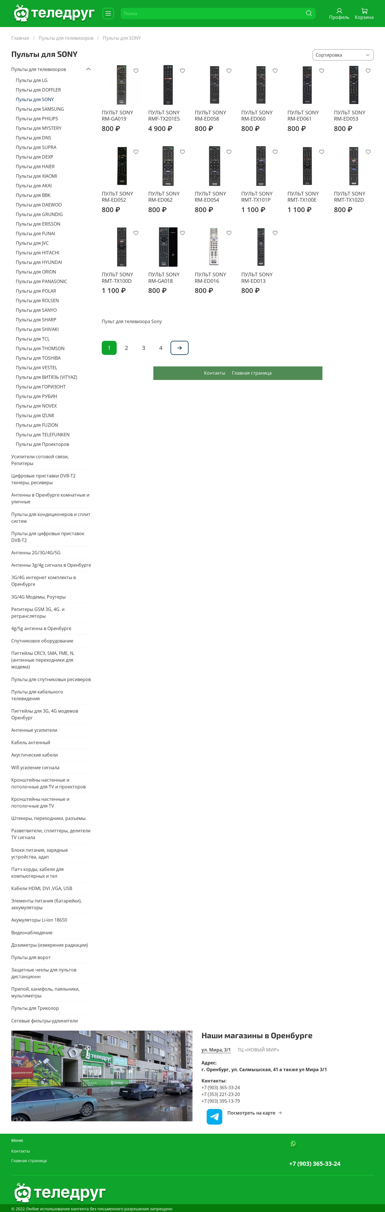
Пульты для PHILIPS (37, 118)
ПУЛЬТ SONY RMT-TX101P (257, 196)
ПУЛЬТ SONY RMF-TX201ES (164, 115)
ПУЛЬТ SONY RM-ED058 (210, 115)
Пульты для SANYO (36, 310)
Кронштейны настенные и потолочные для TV (40, 802)
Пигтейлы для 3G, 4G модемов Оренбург (44, 714)
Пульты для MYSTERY (38, 128)
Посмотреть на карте (251, 1113)
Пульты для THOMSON (40, 348)
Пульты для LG (32, 80)
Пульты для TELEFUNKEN (43, 435)
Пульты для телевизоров (66, 38)
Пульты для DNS (33, 138)
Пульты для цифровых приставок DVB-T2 (47, 536)
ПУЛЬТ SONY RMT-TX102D (349, 196)
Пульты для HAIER (35, 166)
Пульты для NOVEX (36, 406)
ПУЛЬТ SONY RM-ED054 (210, 196)
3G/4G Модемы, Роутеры (38, 597)
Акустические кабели (34, 755)
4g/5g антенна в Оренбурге (41, 628)
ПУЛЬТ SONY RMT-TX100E (303, 196)
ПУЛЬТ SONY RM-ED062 (164, 196)
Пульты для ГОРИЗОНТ (41, 387)
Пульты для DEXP (34, 157)
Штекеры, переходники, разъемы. (49, 818)
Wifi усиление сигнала (35, 767)
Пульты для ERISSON (38, 224)
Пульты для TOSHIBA (38, 358)
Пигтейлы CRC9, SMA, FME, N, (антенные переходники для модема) (42, 660)
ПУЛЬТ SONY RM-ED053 (349, 115)
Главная (20, 38)
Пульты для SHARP (36, 320)
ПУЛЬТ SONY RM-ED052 (117, 196)
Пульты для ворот (31, 957)
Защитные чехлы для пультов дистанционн (43, 973)
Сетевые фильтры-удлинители (44, 1021)
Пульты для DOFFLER (38, 90)
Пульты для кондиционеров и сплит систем (50, 517)
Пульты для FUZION (37, 425)
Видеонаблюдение (31, 932)
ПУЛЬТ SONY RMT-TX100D (117, 277)
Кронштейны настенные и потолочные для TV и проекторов (48, 783)
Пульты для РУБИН (36, 396)
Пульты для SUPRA (36, 147)
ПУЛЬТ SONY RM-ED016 (210, 277)
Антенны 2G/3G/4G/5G (36, 553)
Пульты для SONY (35, 99)
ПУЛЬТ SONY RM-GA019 (117, 115)
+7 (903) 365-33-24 (314, 1163)
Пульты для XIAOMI (36, 176)
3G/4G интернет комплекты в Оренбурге (43, 580)
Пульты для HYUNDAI (39, 262)
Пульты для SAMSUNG (40, 109)
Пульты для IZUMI (35, 415)
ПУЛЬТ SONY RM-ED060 (257, 115)
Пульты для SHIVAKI (37, 329)
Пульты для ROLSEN (37, 300)
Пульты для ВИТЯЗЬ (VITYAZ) (46, 377)
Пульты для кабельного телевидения (37, 695)
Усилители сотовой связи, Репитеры (40, 459)
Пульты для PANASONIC (41, 281)
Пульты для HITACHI (37, 253)
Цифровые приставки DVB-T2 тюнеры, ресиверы (43, 479)
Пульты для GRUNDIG (39, 214)
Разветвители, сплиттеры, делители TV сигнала (50, 834)
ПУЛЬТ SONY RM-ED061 (303, 115)
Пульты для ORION (36, 272)
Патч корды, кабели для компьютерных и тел (37, 872)
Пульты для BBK (33, 195)
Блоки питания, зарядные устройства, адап (39, 853)
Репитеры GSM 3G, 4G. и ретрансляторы (38, 612)
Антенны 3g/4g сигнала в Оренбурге (51, 565)
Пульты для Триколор (35, 1008)
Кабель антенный (30, 742)
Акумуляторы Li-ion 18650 (39, 920)
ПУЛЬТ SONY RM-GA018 (164, 277)
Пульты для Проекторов (42, 444)
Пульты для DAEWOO (39, 205)
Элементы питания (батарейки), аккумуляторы (46, 904)
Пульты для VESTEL (36, 367)
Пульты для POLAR (36, 291)
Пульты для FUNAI (35, 233)
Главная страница (252, 373)
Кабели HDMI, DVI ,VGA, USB (41, 888)
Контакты (214, 373)
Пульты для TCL (33, 339)
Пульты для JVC (32, 243)
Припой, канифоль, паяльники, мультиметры (45, 992)
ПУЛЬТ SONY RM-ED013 (257, 277)
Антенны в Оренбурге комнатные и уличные (50, 498)
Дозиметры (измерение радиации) (49, 945)
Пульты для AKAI (34, 186)
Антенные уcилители (34, 730)
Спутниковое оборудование (42, 641)
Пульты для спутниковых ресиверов (51, 679)
